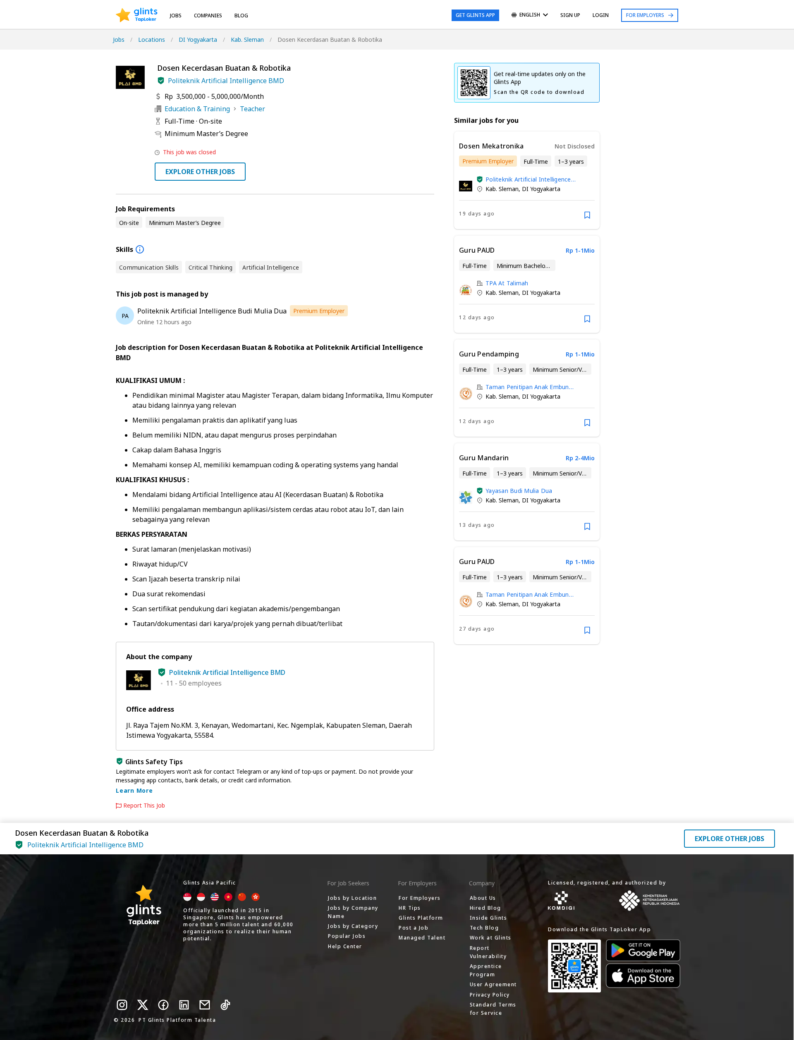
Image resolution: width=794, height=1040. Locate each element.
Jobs (176, 15)
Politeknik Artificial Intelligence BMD (226, 80)
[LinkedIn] (184, 1005)
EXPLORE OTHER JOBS (200, 171)
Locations (151, 39)
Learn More (134, 790)
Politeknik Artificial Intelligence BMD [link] (528, 179)
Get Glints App (475, 15)
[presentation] (137, 15)
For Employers (645, 15)
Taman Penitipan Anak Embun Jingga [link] (527, 387)
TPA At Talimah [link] (507, 283)
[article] (527, 180)
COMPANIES (208, 15)
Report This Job (144, 805)
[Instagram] (122, 1005)
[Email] (204, 1005)
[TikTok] (225, 1005)
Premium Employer (318, 311)
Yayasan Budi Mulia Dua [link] (518, 491)
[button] (161, 80)
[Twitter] (142, 1005)
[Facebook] (163, 1005)
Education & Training (197, 108)
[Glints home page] (137, 15)
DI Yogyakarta (198, 39)
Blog (241, 15)
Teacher (252, 108)
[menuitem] (530, 15)
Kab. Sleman (247, 39)
